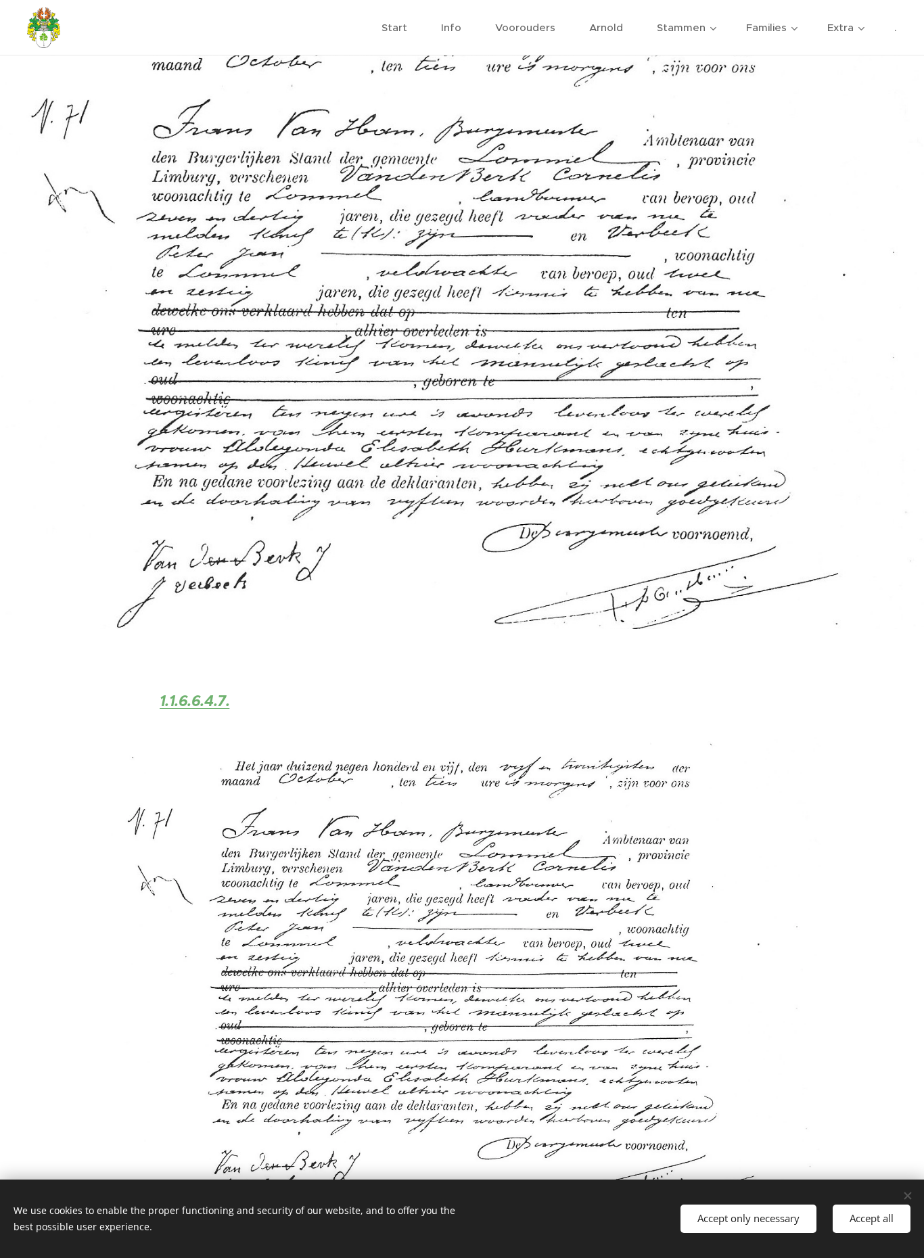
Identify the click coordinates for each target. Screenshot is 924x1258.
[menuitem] (401, 28)
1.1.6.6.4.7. (195, 701)
